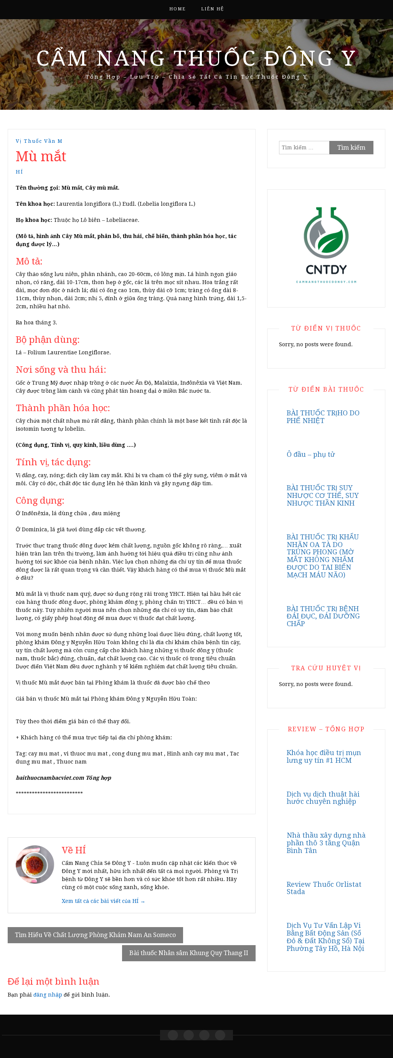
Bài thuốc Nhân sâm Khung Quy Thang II (188, 953)
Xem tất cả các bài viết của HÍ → (103, 901)
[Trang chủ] (173, 1035)
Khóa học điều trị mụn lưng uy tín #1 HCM (324, 756)
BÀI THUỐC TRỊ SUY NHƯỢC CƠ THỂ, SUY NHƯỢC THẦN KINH (323, 495)
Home (177, 9)
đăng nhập (47, 995)
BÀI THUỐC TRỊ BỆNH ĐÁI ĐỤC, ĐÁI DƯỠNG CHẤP (323, 616)
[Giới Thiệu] (188, 1035)
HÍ (19, 172)
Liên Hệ (212, 9)
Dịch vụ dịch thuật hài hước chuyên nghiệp (323, 798)
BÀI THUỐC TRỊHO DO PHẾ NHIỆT (323, 417)
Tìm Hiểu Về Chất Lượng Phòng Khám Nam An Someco (95, 935)
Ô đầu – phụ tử (311, 454)
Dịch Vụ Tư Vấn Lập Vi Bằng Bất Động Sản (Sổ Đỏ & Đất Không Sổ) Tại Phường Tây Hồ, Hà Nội (326, 936)
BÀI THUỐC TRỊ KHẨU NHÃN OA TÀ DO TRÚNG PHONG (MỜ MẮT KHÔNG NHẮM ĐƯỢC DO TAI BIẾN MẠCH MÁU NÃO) (323, 556)
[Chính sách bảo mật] (220, 1035)
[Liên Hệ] (204, 1035)
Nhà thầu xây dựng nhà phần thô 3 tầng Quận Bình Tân (326, 843)
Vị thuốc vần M (39, 141)
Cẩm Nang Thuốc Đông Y (196, 58)
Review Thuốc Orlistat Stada (324, 888)
